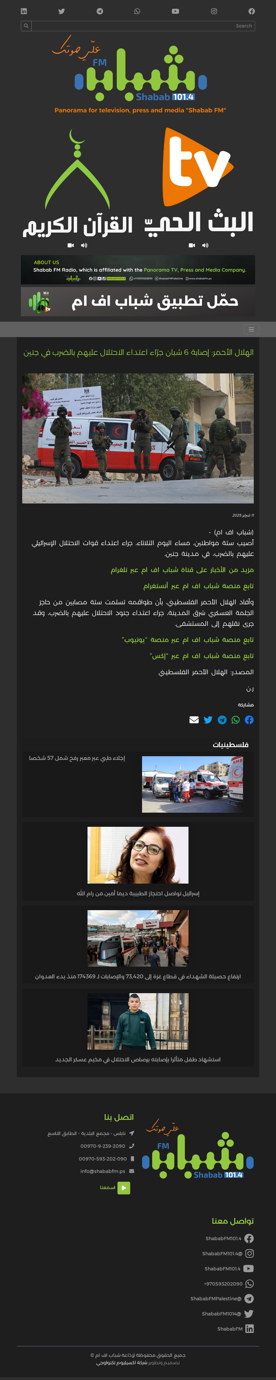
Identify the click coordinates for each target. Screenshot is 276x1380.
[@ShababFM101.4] (214, 12)
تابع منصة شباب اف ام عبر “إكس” (202, 656)
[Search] (26, 26)
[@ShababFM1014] (61, 12)
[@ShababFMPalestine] (100, 12)
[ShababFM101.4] (251, 12)
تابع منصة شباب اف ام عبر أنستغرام (198, 586)
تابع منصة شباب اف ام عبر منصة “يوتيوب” (188, 640)
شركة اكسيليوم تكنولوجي (121, 1362)
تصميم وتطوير (138, 1362)
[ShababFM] (24, 12)
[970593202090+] (137, 12)
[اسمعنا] (205, 245)
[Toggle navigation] (251, 329)
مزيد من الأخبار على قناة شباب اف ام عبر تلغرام (182, 570)
